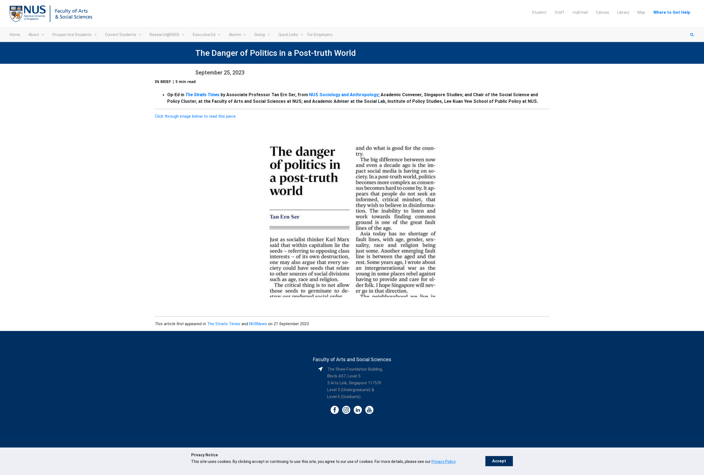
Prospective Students (72, 34)
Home (15, 34)
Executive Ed (204, 34)
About (33, 34)
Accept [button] (499, 461)
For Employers (319, 34)
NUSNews (258, 323)
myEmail (580, 12)
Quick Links (288, 34)
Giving (259, 34)
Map (641, 12)
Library (623, 12)
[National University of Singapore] (28, 13)
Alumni (235, 34)
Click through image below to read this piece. (196, 116)
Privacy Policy (443, 461)
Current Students (120, 34)
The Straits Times (202, 94)
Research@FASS (164, 34)
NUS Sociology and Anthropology (343, 94)
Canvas (602, 12)
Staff (559, 12)
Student (539, 12)
